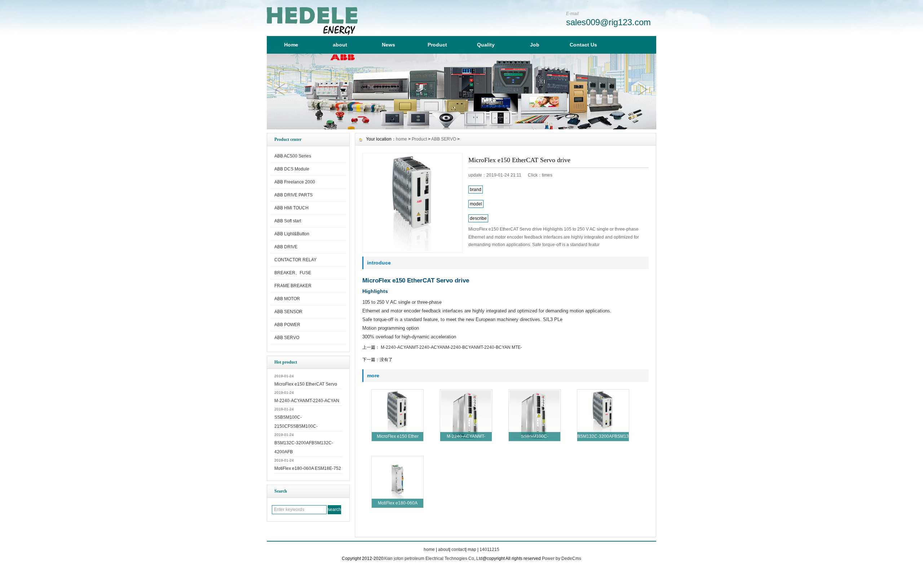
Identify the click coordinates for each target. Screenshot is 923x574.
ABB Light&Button (291, 233)
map (472, 549)
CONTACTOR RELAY (295, 259)
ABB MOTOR (287, 298)
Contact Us (583, 45)
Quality (486, 45)
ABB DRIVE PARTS (293, 194)
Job (534, 45)
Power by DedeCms (561, 558)
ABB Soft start (287, 220)
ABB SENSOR (288, 311)
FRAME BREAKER (293, 285)
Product (437, 45)
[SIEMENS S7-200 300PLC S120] (461, 127)
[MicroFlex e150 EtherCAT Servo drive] (412, 203)
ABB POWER (287, 324)
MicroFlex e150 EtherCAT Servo (305, 384)
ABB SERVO (286, 337)
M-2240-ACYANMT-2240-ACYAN (306, 400)
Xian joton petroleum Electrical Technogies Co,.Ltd (433, 558)
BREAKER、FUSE (292, 272)
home (401, 139)
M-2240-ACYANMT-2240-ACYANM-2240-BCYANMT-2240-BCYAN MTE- (451, 347)
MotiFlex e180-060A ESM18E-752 (307, 468)
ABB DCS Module (291, 169)
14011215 (489, 549)
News (388, 45)
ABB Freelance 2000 (294, 181)
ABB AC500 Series (292, 156)
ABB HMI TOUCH (291, 207)
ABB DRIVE (285, 246)
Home (291, 45)
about (340, 45)
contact (458, 549)
